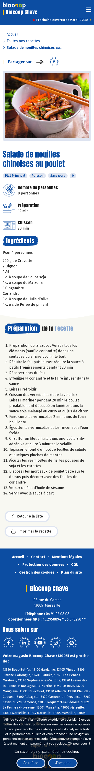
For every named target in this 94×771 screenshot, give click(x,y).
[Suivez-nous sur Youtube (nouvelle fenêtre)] (40, 643)
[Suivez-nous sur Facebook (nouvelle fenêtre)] (8, 643)
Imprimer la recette (34, 531)
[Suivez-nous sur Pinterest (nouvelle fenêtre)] (71, 643)
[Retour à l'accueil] (14, 5)
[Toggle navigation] (88, 11)
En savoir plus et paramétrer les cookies (46, 751)
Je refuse (31, 763)
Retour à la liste (30, 516)
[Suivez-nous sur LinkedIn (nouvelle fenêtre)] (24, 643)
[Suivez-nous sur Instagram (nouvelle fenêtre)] (55, 643)
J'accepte (62, 763)
